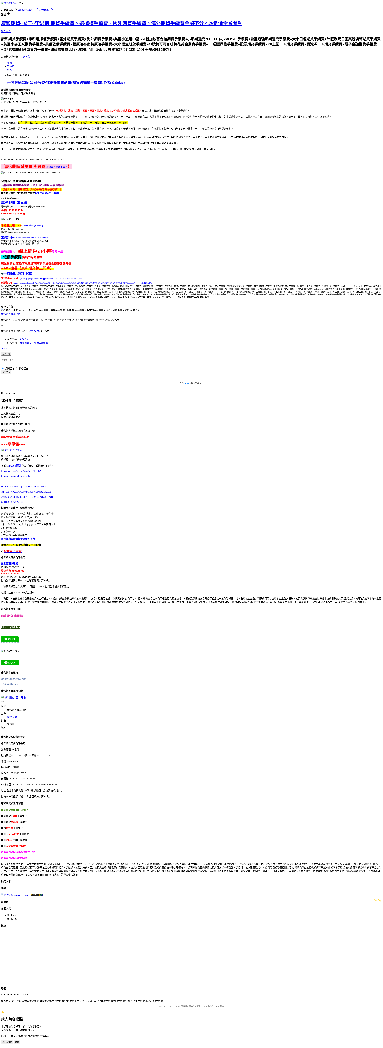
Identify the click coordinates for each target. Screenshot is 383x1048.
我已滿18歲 (7, 1042)
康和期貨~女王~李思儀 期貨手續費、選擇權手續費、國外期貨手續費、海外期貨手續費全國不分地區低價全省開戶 (121, 23)
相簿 (9, 62)
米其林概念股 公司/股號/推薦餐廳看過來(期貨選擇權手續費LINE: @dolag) (66, 82)
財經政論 (26, 56)
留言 (39, 331)
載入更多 (6, 354)
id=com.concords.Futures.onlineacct (18, 476)
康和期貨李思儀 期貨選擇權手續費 (13, 679)
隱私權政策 (208, 1006)
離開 (17, 1042)
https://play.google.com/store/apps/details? (21, 471)
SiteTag (377, 900)
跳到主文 (6, 31)
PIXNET (169, 1006)
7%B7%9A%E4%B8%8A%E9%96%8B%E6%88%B (27, 497)
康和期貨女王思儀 (10, 314)
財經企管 (24, 339)
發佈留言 (6, 372)
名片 (9, 70)
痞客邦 (32, 331)
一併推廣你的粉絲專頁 (9, 684)
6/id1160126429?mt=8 (12, 502)
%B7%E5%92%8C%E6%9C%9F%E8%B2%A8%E (26, 492)
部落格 (10, 66)
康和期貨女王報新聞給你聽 (34, 343)
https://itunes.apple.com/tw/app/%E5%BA (26, 486)
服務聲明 (220, 1006)
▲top (4, 348)
